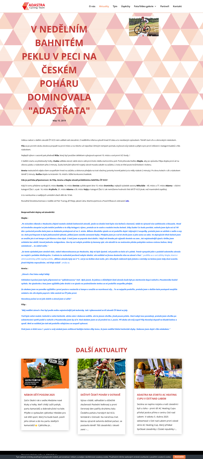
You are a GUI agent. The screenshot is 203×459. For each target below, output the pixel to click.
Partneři (164, 6)
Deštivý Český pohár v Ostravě (100, 394)
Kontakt (177, 6)
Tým (115, 6)
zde (127, 201)
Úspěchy (125, 6)
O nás (92, 6)
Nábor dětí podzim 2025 (39, 394)
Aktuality (104, 6)
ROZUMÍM (179, 457)
